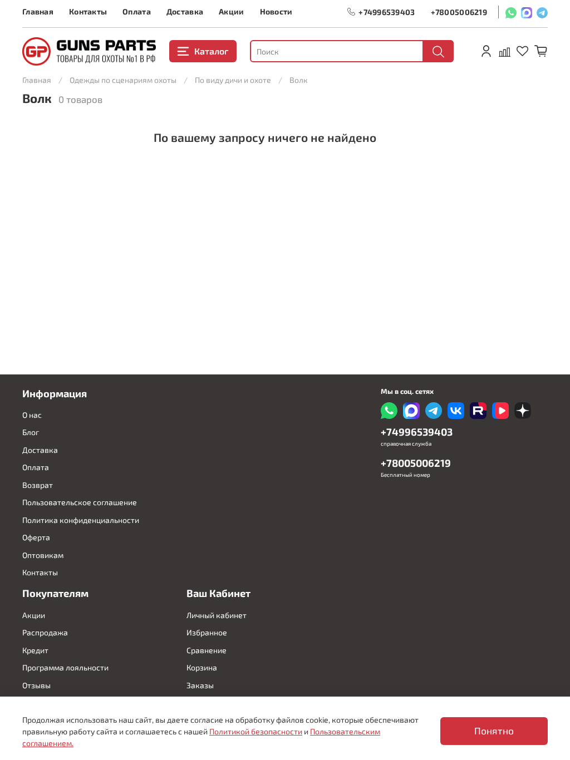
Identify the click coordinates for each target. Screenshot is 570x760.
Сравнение (206, 650)
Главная (37, 11)
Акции (231, 11)
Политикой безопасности (255, 731)
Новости (276, 11)
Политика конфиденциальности (80, 520)
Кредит (35, 650)
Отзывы (36, 685)
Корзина (201, 667)
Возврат (37, 485)
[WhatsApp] (511, 12)
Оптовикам (42, 555)
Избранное (206, 632)
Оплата (136, 11)
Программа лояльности (65, 667)
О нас (32, 415)
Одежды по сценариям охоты (123, 80)
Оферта (36, 537)
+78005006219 (459, 12)
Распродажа (45, 632)
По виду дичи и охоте (233, 80)
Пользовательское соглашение (79, 502)
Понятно (494, 731)
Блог (30, 432)
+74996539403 (386, 12)
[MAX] (526, 12)
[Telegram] (542, 12)
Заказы (200, 685)
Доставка (184, 11)
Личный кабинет (216, 615)
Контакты (88, 11)
